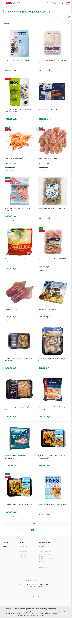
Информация (44, 542)
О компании (24, 546)
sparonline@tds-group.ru (37, 580)
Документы (23, 554)
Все (41, 530)
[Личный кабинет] (55, 3)
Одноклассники (38, 596)
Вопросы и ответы (45, 554)
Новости (23, 549)
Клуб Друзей (43, 567)
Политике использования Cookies (31, 615)
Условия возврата (45, 551)
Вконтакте (34, 596)
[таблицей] (68, 23)
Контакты (23, 551)
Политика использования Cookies (44, 563)
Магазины (42, 546)
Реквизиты (23, 556)
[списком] (65, 23)
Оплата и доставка (45, 549)
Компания (24, 542)
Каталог (6, 542)
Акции (5, 546)
